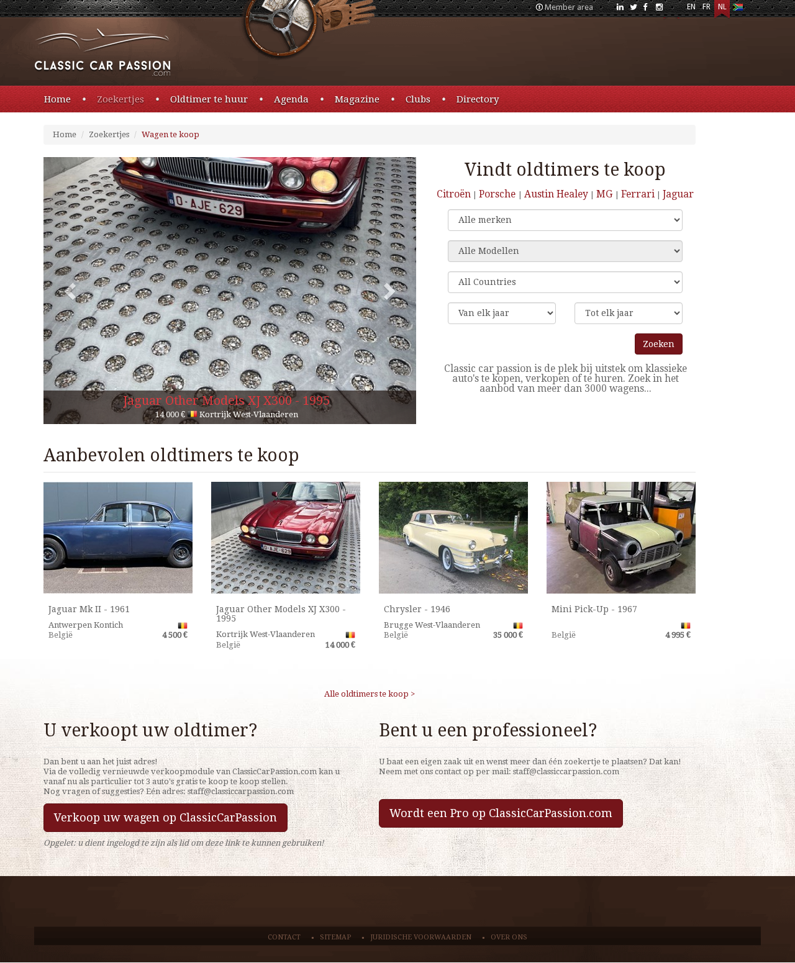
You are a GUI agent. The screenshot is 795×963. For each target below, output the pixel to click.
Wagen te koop (170, 134)
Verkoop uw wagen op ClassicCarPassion (165, 817)
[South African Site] (737, 9)
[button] (71, 290)
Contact (284, 937)
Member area (569, 7)
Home (57, 99)
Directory (478, 99)
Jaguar (678, 194)
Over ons (509, 937)
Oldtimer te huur (209, 99)
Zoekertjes (120, 99)
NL (722, 6)
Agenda (291, 99)
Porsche (498, 194)
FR (706, 6)
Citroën (454, 194)
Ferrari (638, 194)
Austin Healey (556, 194)
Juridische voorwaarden (420, 937)
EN (691, 6)
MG (605, 194)
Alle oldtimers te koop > (369, 694)
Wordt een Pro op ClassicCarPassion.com (500, 813)
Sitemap (335, 937)
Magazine (357, 99)
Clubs (418, 99)
